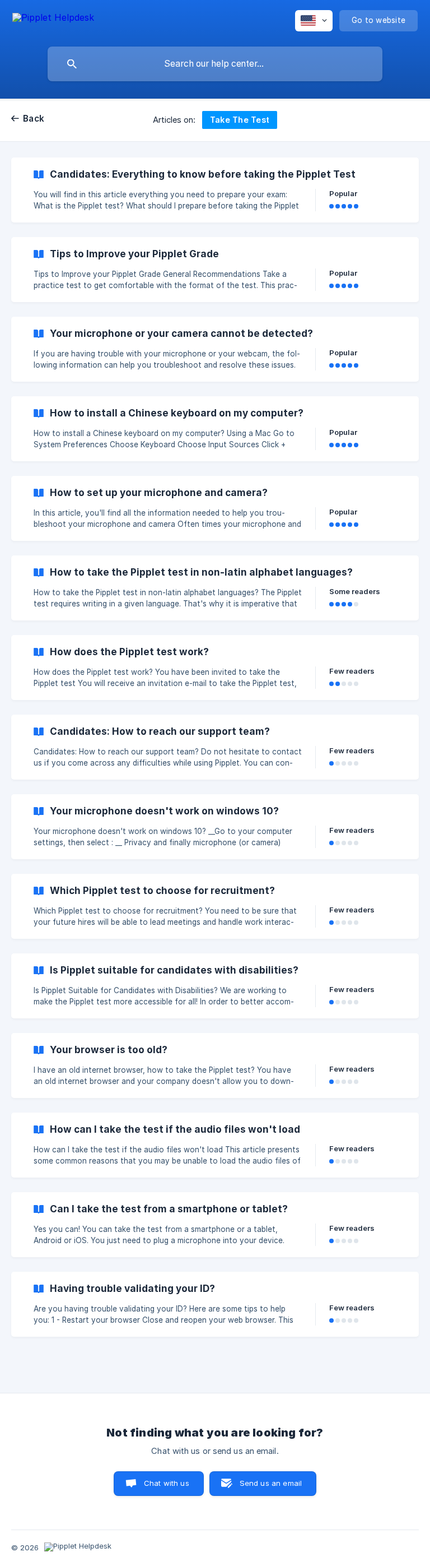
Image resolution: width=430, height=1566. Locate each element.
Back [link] (33, 118)
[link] (215, 190)
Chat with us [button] (166, 1483)
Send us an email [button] (271, 1483)
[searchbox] (215, 64)
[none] (53, 19)
